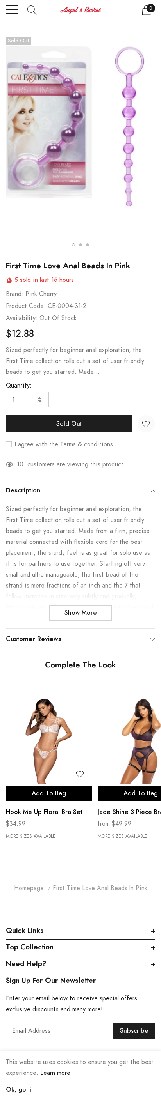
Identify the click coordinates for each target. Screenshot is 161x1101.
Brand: (14, 294)
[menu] (12, 10)
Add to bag (49, 793)
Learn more (55, 1073)
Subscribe (134, 1031)
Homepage (29, 888)
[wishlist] (80, 774)
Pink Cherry (41, 294)
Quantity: (19, 385)
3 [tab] (87, 244)
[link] (49, 741)
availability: (22, 318)
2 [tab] (80, 244)
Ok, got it (19, 1090)
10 (20, 464)
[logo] (80, 10)
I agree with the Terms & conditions (63, 444)
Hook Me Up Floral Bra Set (44, 812)
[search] (32, 10)
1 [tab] (73, 244)
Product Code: (26, 306)
